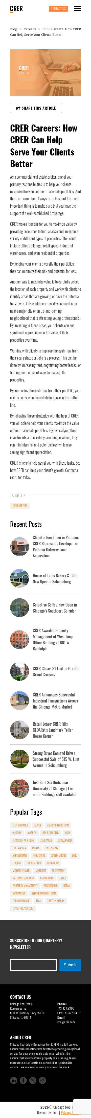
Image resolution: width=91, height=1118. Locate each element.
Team (38, 901)
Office (63, 878)
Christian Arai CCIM (23, 840)
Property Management (25, 886)
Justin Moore (58, 855)
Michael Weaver (21, 871)
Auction (17, 833)
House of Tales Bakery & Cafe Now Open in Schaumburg (55, 578)
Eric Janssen (19, 848)
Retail (66, 886)
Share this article (38, 108)
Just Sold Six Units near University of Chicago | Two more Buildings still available (54, 788)
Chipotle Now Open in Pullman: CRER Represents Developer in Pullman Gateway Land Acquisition (56, 546)
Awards (32, 833)
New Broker (47, 878)
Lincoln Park (34, 863)
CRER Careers (20, 506)
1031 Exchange (20, 825)
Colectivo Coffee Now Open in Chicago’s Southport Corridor (55, 608)
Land (74, 855)
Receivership (50, 886)
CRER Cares (46, 840)
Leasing (17, 863)
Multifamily (58, 871)
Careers (30, 29)
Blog (14, 29)
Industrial (39, 855)
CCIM (67, 833)
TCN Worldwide (21, 901)
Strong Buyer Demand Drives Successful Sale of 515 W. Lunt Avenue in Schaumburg (56, 759)
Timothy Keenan (55, 901)
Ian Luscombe (20, 855)
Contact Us (58, 8)
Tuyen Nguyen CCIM (23, 908)
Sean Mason (19, 893)
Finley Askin (52, 848)
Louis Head (53, 863)
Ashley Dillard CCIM (58, 825)
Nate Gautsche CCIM (23, 878)
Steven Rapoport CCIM (44, 893)
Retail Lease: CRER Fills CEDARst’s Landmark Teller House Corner (53, 730)
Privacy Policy (71, 1112)
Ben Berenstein (50, 833)
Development (65, 840)
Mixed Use (41, 871)
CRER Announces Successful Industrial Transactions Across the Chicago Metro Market (55, 701)
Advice (37, 825)
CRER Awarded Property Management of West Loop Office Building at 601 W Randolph (53, 639)
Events (35, 848)
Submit (70, 965)
